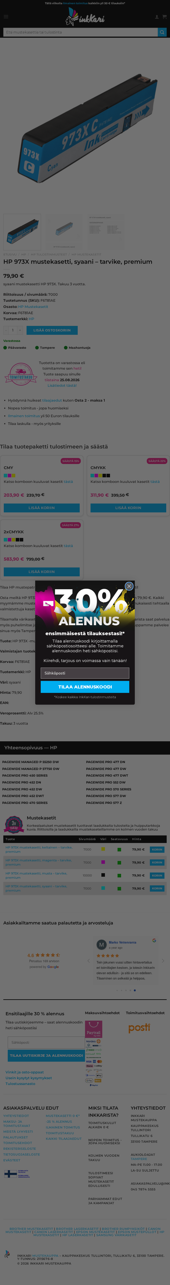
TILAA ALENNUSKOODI (85, 687)
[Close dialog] (129, 586)
